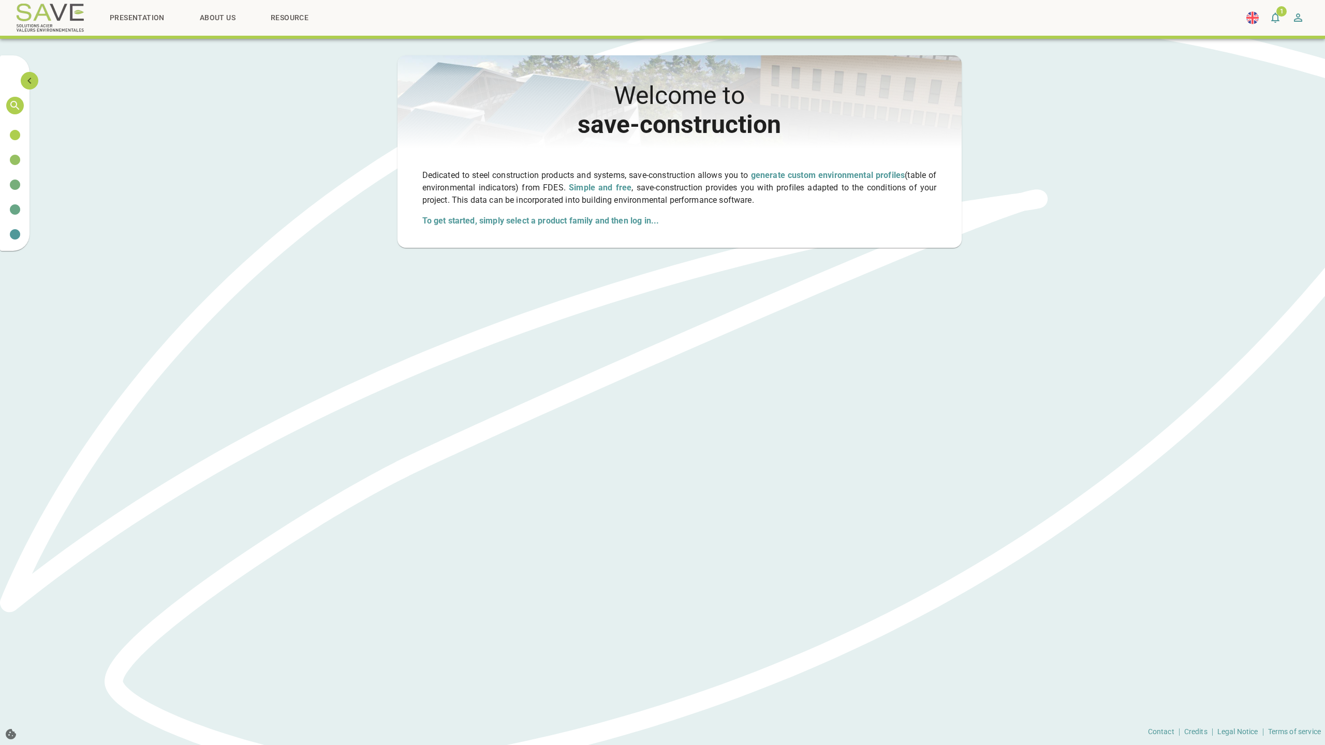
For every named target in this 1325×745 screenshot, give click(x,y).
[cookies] (11, 734)
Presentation (137, 17)
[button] (15, 135)
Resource (289, 17)
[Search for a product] (15, 105)
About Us (217, 17)
